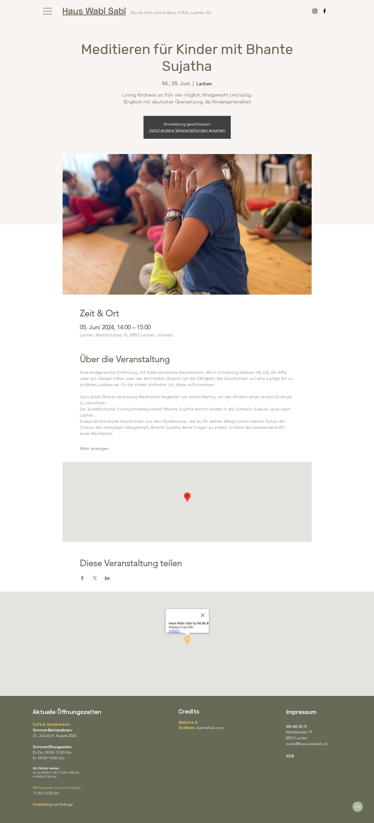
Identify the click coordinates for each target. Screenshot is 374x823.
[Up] (358, 807)
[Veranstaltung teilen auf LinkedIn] (107, 578)
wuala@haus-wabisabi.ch (307, 743)
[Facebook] (324, 11)
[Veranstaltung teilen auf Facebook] (82, 578)
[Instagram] (315, 11)
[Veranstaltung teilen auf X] (94, 578)
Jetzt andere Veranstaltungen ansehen (187, 130)
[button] (47, 11)
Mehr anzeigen (94, 448)
